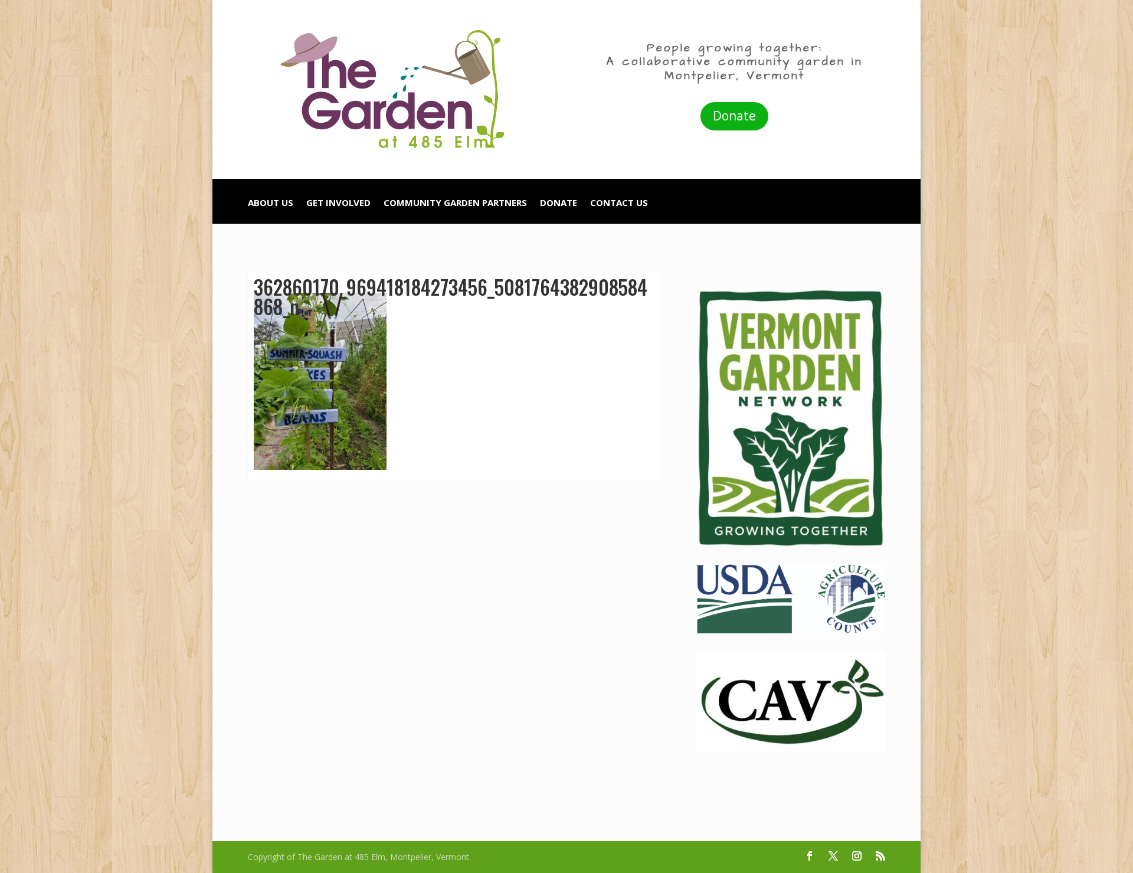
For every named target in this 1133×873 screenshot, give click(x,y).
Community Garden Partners (455, 203)
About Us (270, 203)
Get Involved (338, 203)
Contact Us (619, 203)
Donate (734, 115)
